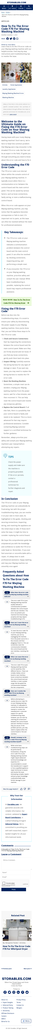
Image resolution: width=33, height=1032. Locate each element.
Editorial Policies (12, 824)
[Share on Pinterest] (14, 38)
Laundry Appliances (8, 89)
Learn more (13, 114)
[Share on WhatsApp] (17, 38)
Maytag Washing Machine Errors (13, 93)
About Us (4, 1000)
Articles (8, 12)
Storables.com (13, 804)
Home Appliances (16, 85)
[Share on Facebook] (7, 38)
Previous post (7, 968)
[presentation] (3, 936)
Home (2, 12)
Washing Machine (8, 97)
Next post (27, 968)
